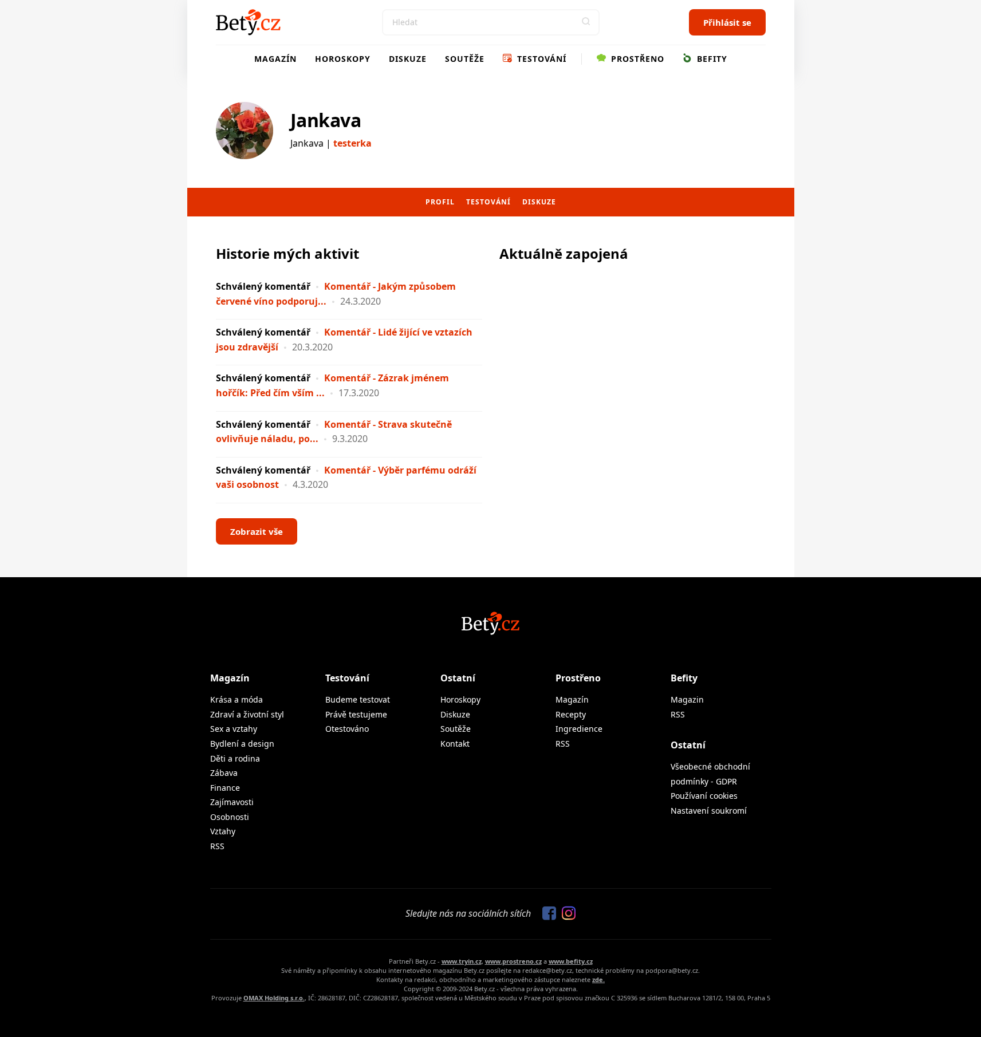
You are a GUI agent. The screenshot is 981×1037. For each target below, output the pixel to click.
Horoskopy (343, 58)
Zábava (224, 772)
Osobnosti (229, 816)
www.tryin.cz (462, 961)
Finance (225, 787)
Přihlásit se (727, 22)
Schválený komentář (263, 286)
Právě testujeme (356, 714)
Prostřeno (636, 58)
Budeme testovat (357, 699)
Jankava (325, 120)
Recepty (570, 714)
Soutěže (464, 58)
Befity (710, 58)
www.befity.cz (571, 961)
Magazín (275, 58)
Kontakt (455, 743)
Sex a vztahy (233, 728)
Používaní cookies (704, 795)
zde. (598, 979)
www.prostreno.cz (513, 961)
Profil (440, 202)
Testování (540, 58)
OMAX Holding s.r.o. (274, 997)
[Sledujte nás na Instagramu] (566, 914)
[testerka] (244, 130)
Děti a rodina (235, 758)
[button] (586, 22)
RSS (217, 846)
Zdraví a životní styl (247, 714)
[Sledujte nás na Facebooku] (546, 914)
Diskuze (408, 58)
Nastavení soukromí (709, 810)
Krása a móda (236, 699)
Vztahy (222, 831)
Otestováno (347, 728)
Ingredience (578, 728)
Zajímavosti (232, 802)
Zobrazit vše (256, 531)
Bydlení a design (242, 743)
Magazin (687, 699)
